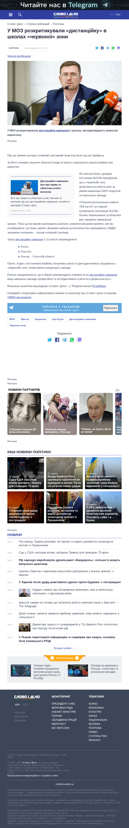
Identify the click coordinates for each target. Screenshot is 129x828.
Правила (20, 720)
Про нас (20, 712)
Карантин (40, 319)
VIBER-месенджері (19, 297)
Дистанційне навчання (83, 319)
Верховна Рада (62, 707)
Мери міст (59, 723)
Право (93, 732)
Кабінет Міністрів (64, 711)
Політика (58, 24)
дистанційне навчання (54, 130)
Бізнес (93, 703)
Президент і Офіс (63, 703)
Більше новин (62, 648)
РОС (118, 15)
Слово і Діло (15, 24)
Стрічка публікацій (38, 24)
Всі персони (60, 727)
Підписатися (110, 308)
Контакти (21, 716)
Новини (14, 535)
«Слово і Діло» (29, 762)
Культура (95, 711)
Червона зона (18, 325)
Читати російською (19, 56)
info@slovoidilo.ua (64, 784)
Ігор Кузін (57, 319)
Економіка (96, 707)
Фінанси (94, 740)
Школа (25, 319)
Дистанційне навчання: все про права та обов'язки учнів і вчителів (54, 186)
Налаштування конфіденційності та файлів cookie (32, 775)
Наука (93, 715)
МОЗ (12, 319)
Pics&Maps (99, 286)
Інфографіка (64, 658)
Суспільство (98, 736)
